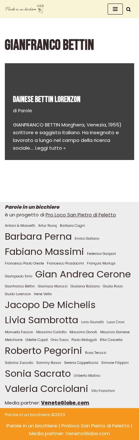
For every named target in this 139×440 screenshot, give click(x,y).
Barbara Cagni (72, 225)
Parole (25, 111)
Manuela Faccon (19, 332)
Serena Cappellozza (81, 362)
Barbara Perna (38, 236)
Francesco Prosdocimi (65, 263)
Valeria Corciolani (46, 388)
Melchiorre (14, 339)
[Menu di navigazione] (115, 9)
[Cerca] (128, 9)
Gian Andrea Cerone (83, 274)
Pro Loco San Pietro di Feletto (81, 214)
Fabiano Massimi (44, 251)
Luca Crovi (115, 322)
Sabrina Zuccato (19, 362)
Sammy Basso (48, 362)
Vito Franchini (103, 390)
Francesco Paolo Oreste (24, 263)
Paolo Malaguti (84, 339)
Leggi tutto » (50, 148)
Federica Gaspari (101, 253)
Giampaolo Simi (18, 276)
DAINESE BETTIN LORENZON (46, 100)
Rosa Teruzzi (95, 352)
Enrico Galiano (87, 238)
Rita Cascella (111, 339)
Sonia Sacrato (38, 373)
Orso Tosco (60, 339)
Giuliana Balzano (85, 286)
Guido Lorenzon (18, 294)
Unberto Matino (87, 375)
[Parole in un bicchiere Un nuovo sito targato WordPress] (24, 9)
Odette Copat (37, 339)
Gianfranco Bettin (20, 286)
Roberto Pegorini (43, 350)
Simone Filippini (115, 362)
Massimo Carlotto (51, 332)
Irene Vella (43, 294)
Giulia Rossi (113, 286)
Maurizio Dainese (115, 332)
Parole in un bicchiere (31, 425)
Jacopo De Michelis (50, 304)
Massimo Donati (83, 332)
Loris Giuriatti (92, 322)
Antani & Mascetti (20, 225)
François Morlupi (101, 263)
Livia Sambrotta (41, 319)
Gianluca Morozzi (53, 286)
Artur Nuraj (47, 225)
